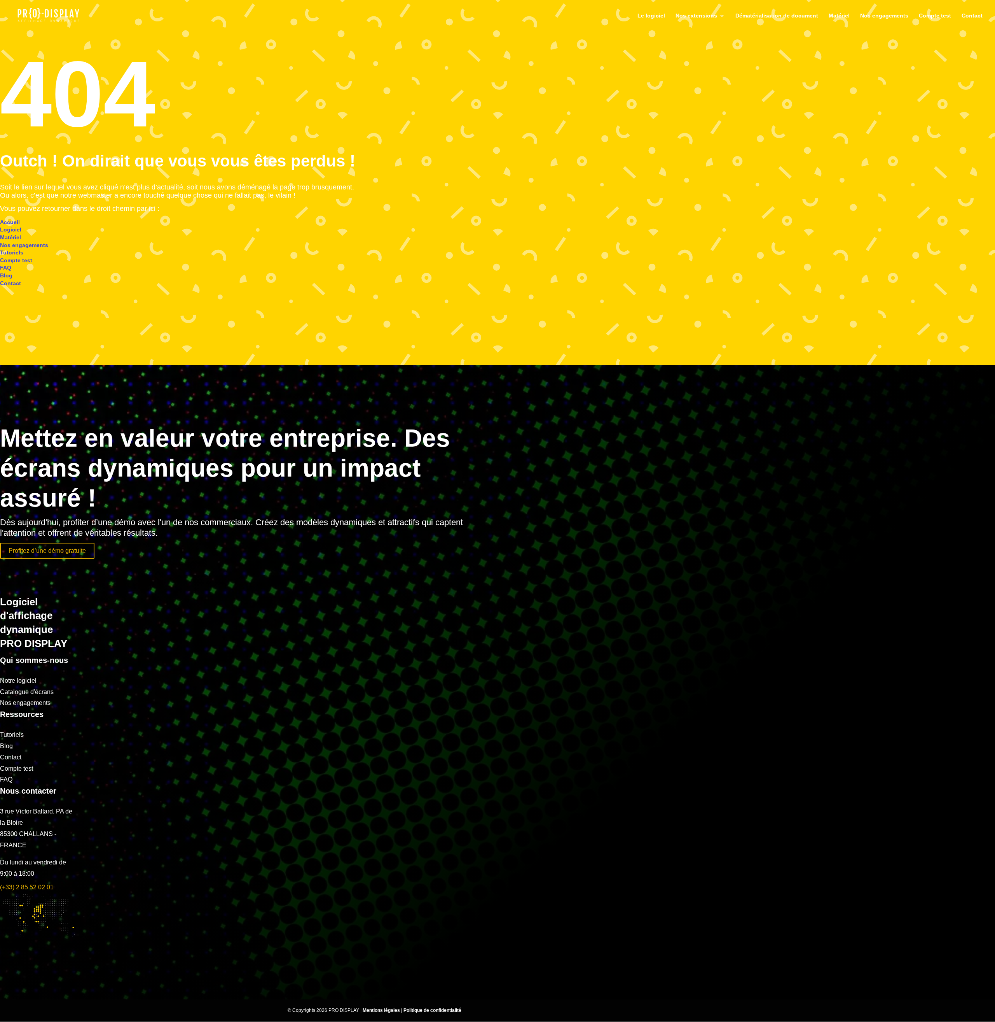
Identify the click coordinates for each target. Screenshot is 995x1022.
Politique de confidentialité (432, 1010)
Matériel (839, 16)
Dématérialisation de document (776, 16)
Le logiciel (651, 16)
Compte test (935, 16)
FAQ (5, 268)
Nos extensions (696, 16)
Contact (972, 16)
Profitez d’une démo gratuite (47, 550)
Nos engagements (884, 16)
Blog (6, 275)
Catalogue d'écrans (27, 692)
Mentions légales (382, 1010)
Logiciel (10, 229)
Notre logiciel (18, 680)
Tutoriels (11, 252)
